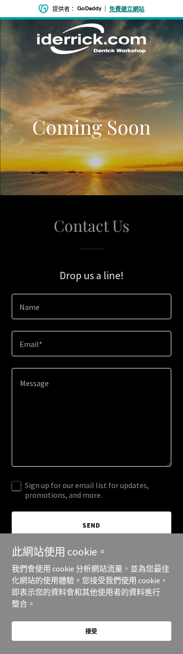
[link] (91, 27)
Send (91, 525)
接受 (91, 631)
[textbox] (91, 306)
